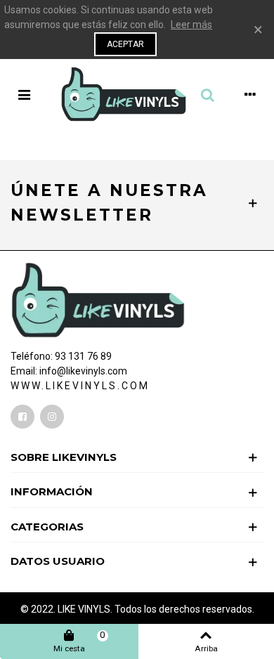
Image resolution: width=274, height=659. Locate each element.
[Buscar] (207, 94)
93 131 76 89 (83, 356)
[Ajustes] (250, 94)
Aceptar (125, 44)
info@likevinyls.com (83, 371)
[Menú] (24, 94)
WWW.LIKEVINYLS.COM (80, 385)
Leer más (191, 24)
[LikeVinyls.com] (123, 94)
